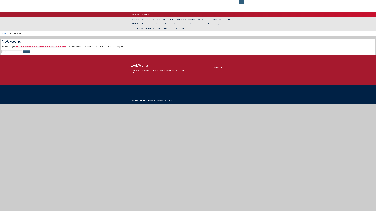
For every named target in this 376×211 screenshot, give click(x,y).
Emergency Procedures (138, 100)
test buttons (165, 24)
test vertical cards (178, 28)
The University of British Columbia (135, 6)
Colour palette (216, 19)
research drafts (153, 24)
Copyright (160, 100)
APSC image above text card (141, 19)
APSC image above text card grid (163, 19)
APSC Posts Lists (203, 19)
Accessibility (169, 100)
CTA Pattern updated (139, 24)
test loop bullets (193, 24)
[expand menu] (169, 28)
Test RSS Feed (162, 28)
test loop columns (206, 24)
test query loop (220, 24)
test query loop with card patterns (143, 28)
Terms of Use (151, 100)
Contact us (218, 68)
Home (3, 34)
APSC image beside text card (186, 19)
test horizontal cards (178, 24)
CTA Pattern (227, 19)
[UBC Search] (241, 2)
